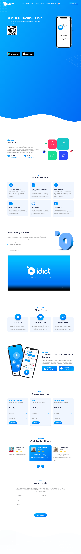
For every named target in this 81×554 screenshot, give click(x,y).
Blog (52, 3)
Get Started (13, 422)
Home (22, 3)
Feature (32, 3)
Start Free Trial (73, 3)
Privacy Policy (46, 544)
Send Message (40, 515)
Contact (48, 3)
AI (55, 3)
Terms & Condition (47, 547)
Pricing (37, 3)
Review (42, 3)
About (27, 3)
